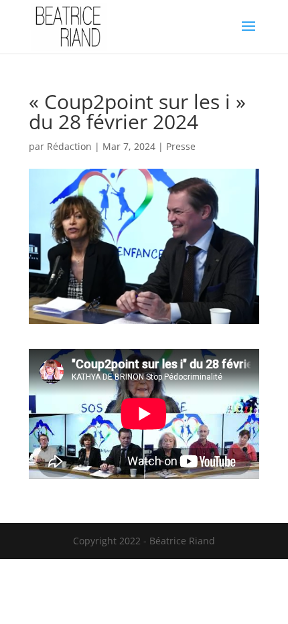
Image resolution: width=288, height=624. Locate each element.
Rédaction (69, 146)
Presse (181, 146)
